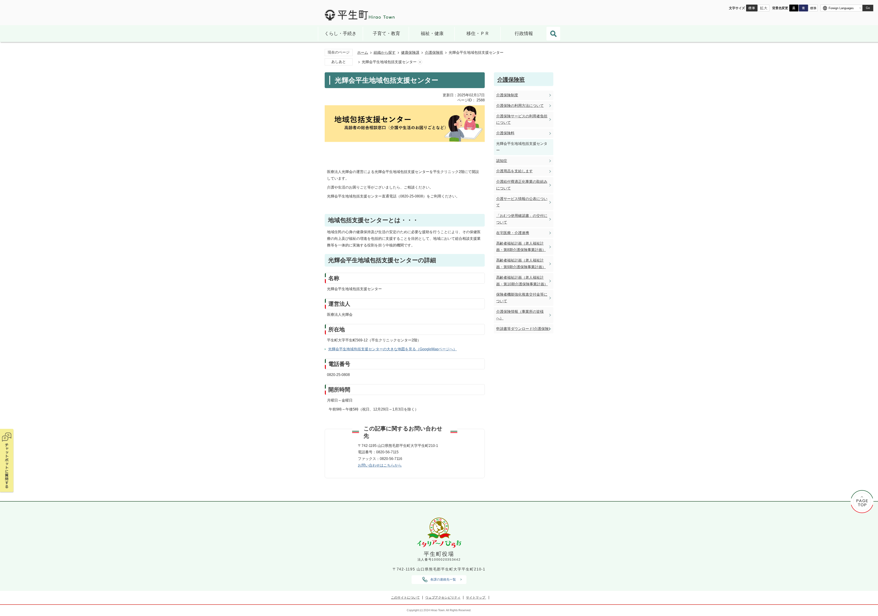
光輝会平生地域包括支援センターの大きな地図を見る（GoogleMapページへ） (392, 349)
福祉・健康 (432, 33)
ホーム (362, 52)
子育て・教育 (386, 33)
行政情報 (524, 33)
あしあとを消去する (420, 62)
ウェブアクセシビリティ (442, 597)
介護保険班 (434, 52)
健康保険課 (410, 52)
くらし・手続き (340, 33)
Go (868, 8)
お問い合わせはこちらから (380, 465)
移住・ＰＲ (477, 33)
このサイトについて (405, 597)
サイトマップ (476, 597)
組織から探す (385, 52)
